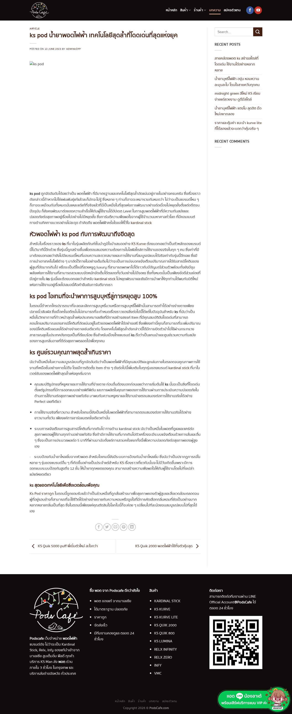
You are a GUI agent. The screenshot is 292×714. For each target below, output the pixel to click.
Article (35, 29)
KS (122, 463)
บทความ (215, 10)
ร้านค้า (198, 10)
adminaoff (73, 49)
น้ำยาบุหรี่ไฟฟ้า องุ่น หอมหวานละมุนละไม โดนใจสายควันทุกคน (237, 82)
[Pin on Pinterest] (123, 527)
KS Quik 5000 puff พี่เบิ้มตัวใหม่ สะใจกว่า (67, 546)
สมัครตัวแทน (232, 10)
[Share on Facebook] (99, 527)
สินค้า (184, 10)
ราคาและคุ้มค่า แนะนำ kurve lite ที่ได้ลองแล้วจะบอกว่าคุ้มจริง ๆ (238, 126)
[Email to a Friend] (115, 527)
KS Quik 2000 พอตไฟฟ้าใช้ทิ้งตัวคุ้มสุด (164, 546)
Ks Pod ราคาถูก (42, 494)
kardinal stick (141, 223)
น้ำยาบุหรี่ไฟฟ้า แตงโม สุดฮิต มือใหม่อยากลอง (238, 111)
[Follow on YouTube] (258, 10)
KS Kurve (138, 244)
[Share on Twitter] (107, 527)
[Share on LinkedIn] (132, 527)
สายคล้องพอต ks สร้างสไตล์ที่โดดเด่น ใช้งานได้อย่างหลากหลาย (236, 64)
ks (64, 244)
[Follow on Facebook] (250, 10)
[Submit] (257, 31)
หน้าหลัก (171, 10)
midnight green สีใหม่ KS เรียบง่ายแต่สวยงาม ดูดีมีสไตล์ (237, 96)
